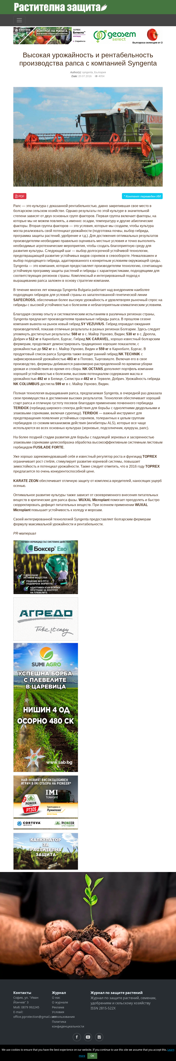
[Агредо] (46, 618)
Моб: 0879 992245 (26, 1007)
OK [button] (92, 1056)
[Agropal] (46, 851)
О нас (56, 997)
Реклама (58, 1007)
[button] (24, 134)
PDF (21, 196)
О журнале (60, 1002)
